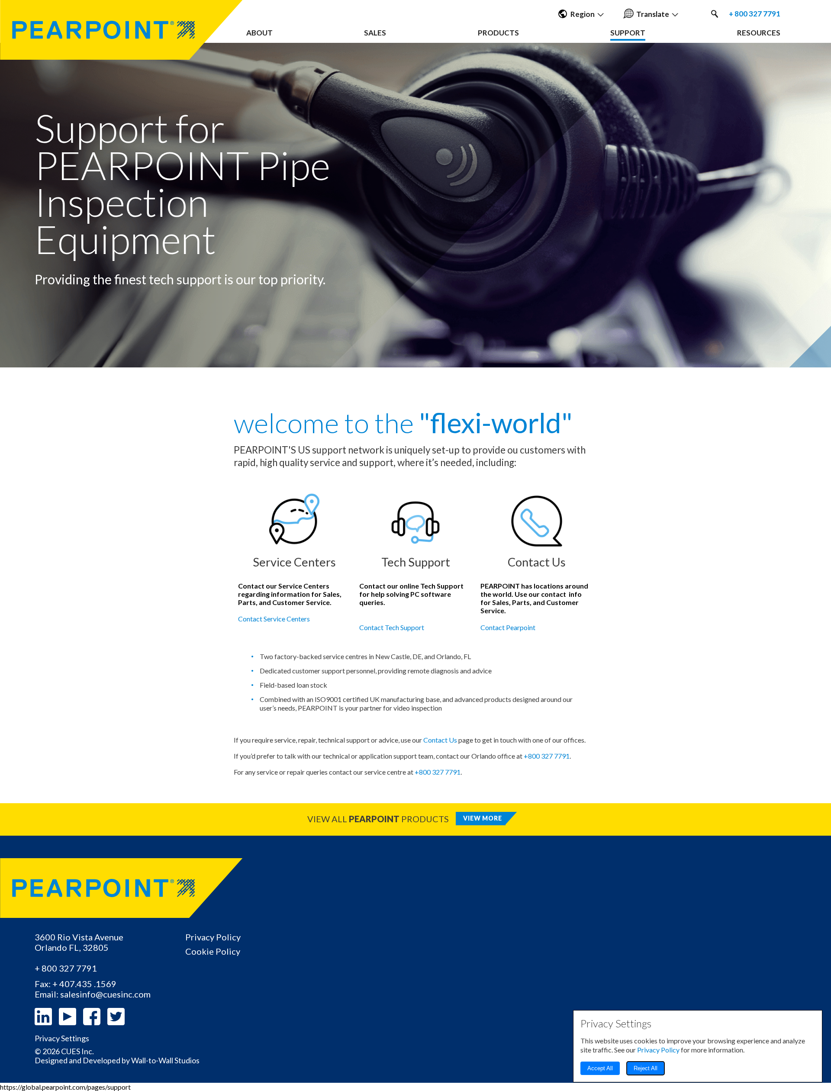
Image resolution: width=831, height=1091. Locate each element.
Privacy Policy (213, 937)
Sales (375, 32)
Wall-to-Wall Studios (165, 1060)
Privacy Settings (62, 1038)
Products (498, 32)
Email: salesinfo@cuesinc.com (93, 994)
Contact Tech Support (391, 627)
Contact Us (440, 740)
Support (627, 32)
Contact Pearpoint (507, 627)
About (259, 32)
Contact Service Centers (274, 619)
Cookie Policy (212, 951)
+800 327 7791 (547, 756)
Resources (758, 32)
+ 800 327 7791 (754, 14)
